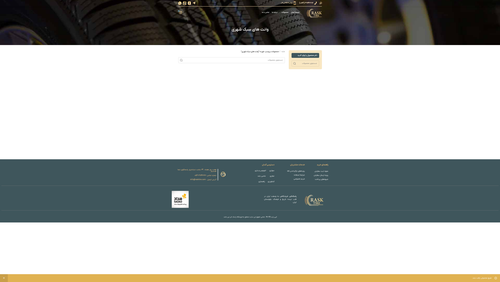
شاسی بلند (262, 176)
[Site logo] (314, 12)
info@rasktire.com (198, 179)
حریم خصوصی (299, 179)
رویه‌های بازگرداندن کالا (296, 171)
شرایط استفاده (299, 175)
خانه (283, 51)
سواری (271, 170)
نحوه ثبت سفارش (321, 171)
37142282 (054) (306, 3)
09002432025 (287, 3)
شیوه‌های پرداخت (321, 179)
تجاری (272, 176)
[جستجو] (321, 3)
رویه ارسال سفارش (321, 175)
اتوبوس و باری (260, 170)
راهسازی (261, 181)
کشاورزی (271, 181)
